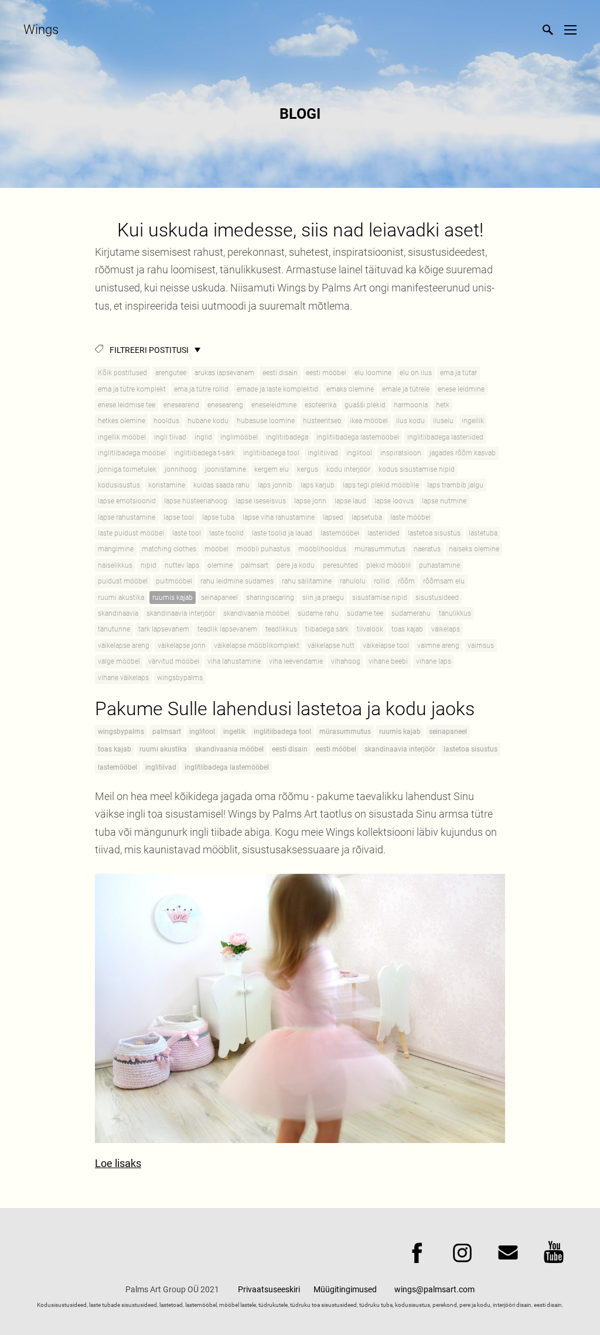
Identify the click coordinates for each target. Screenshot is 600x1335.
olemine (220, 565)
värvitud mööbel (173, 661)
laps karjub (318, 485)
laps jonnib (275, 485)
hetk (442, 405)
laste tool (186, 533)
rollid (382, 581)
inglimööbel (239, 437)
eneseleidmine (273, 405)
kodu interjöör (348, 469)
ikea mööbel (369, 421)
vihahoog (345, 661)
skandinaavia (118, 613)
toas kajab (407, 629)
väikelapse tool (386, 645)
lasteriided (383, 533)
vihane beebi (388, 661)
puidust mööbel (123, 581)
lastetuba (483, 533)
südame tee (365, 613)
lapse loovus (394, 501)
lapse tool (178, 517)
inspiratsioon (400, 453)
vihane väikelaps (123, 678)
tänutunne (114, 629)
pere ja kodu (296, 565)
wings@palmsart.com (434, 1289)
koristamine (166, 485)
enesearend (181, 405)
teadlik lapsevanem (227, 629)
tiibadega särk (327, 629)
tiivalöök (370, 629)
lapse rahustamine (126, 517)
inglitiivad (323, 453)
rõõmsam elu (444, 581)
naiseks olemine (474, 549)
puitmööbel (174, 581)
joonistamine (225, 469)
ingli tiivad (170, 437)
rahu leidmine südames (237, 581)
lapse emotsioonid (127, 501)
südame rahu (318, 613)
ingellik (473, 421)
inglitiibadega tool (271, 453)
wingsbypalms (180, 678)
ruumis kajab (172, 597)
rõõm (406, 581)
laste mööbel (410, 517)
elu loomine (372, 373)
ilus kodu (410, 421)
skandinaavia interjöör (180, 613)
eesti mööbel (326, 373)
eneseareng (225, 405)
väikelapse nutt (331, 645)
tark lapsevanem (163, 629)
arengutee (170, 373)
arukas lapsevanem (224, 373)
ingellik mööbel (122, 437)
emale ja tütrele (405, 389)
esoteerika (320, 405)
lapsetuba (367, 517)
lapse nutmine (444, 501)
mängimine (116, 549)
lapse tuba (218, 517)
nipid (148, 565)
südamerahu (411, 613)
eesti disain (280, 373)
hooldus (166, 421)
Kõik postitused (122, 373)
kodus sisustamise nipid (417, 469)
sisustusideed (437, 597)
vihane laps (433, 661)
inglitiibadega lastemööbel (357, 437)
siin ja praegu (323, 597)
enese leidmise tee (126, 405)
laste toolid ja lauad (282, 533)
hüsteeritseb (322, 421)
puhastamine (439, 565)
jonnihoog (181, 469)
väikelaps (445, 629)
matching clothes (169, 549)
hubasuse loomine (266, 421)
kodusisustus (119, 485)
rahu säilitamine (307, 581)
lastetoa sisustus (434, 533)
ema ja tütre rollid (201, 389)
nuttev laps (182, 565)
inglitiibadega (287, 437)
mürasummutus (379, 549)
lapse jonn (310, 501)
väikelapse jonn (182, 645)
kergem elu (271, 469)
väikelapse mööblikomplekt (256, 645)
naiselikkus (115, 565)
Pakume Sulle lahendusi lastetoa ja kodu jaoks (285, 709)
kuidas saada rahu (221, 485)
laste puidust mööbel (131, 533)
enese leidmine (461, 389)
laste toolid (226, 533)
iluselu (443, 421)
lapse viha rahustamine (279, 517)
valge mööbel (119, 661)
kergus (307, 469)
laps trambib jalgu (455, 485)
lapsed (333, 517)
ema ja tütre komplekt (132, 389)
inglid (203, 437)
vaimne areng (438, 645)
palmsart (254, 565)
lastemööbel (340, 533)
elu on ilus (416, 373)
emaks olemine (350, 389)
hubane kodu (208, 421)
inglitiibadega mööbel (132, 453)
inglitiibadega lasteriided (445, 437)
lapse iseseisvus (261, 501)
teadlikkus (281, 629)
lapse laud (350, 501)
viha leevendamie (296, 661)
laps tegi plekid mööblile (381, 485)
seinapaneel (219, 597)
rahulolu (353, 581)
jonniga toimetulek (127, 469)
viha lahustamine (234, 661)
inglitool (359, 453)
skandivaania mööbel (256, 613)
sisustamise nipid (379, 597)
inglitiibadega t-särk (204, 453)
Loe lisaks (118, 1163)
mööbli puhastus (263, 549)
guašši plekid (365, 405)
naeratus (427, 549)
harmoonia (411, 405)
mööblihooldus (322, 549)
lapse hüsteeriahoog (195, 501)
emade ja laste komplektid (277, 389)
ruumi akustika (121, 597)
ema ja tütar (458, 373)
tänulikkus (455, 613)
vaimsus (481, 645)
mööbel (216, 549)
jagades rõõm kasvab (462, 453)
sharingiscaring (270, 597)
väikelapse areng (123, 645)
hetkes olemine (121, 421)
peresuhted (340, 565)
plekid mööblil (388, 565)
